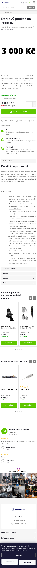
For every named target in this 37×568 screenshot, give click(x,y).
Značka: (6, 125)
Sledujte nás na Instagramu (19, 471)
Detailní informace (12, 88)
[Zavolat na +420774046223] (22, 2)
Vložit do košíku (20, 112)
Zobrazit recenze (13, 434)
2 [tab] (17, 349)
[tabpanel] (9, 324)
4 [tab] (21, 349)
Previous (30, 298)
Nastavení (18, 555)
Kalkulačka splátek (10, 106)
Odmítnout (10, 562)
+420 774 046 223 (20, 524)
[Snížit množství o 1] (34, 105)
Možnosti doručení (10, 98)
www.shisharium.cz (23, 201)
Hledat (31, 7)
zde (26, 550)
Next (34, 298)
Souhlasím (27, 562)
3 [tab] (19, 349)
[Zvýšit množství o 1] (34, 103)
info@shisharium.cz (20, 520)
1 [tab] (15, 349)
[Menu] (34, 2)
